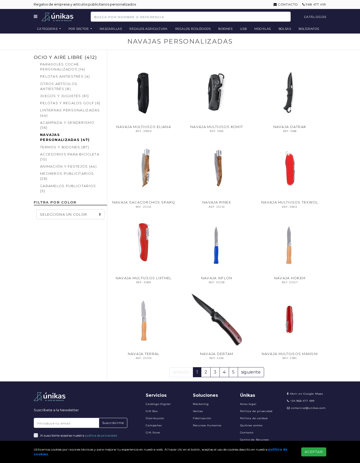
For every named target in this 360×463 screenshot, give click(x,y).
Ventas (198, 411)
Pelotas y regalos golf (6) (70, 103)
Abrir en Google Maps (306, 393)
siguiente (251, 372)
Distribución (155, 418)
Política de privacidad (256, 411)
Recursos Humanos (207, 425)
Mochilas (262, 29)
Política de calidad (254, 418)
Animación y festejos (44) (68, 166)
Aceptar (314, 452)
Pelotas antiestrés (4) (65, 76)
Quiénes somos (251, 425)
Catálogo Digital (158, 404)
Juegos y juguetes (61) (64, 96)
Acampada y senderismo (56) (67, 125)
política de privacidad (101, 435)
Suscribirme (113, 423)
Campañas (154, 425)
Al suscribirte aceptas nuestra (78, 435)
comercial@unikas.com (308, 408)
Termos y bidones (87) (64, 147)
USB (243, 29)
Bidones (225, 29)
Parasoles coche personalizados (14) (62, 66)
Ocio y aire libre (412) (65, 57)
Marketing (201, 404)
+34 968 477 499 (301, 401)
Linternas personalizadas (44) (70, 112)
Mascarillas (111, 29)
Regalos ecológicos (193, 29)
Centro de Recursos (254, 439)
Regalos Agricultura (148, 29)
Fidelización (202, 418)
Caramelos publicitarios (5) (68, 188)
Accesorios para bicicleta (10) (69, 156)
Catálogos (315, 17)
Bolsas (285, 29)
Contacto (287, 4)
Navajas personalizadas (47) (65, 137)
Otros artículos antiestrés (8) (58, 86)
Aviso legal (248, 404)
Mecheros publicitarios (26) (67, 176)
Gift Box (152, 411)
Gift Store (153, 432)
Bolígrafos (309, 29)
